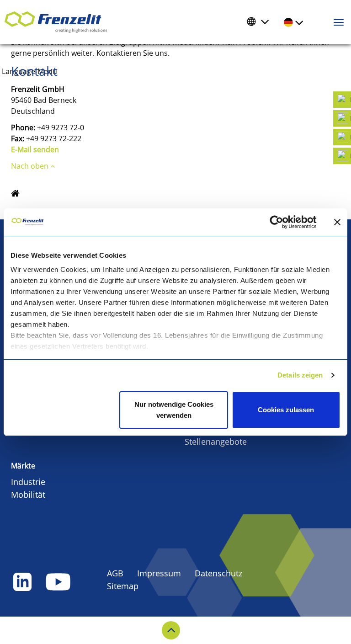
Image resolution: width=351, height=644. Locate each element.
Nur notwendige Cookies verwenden (173, 409)
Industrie (28, 481)
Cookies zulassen (286, 410)
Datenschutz (218, 573)
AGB (115, 573)
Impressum (159, 573)
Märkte (23, 466)
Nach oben (30, 166)
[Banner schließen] (337, 222)
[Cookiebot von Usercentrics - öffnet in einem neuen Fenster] (284, 222)
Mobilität (28, 494)
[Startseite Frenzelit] (15, 194)
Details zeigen (300, 375)
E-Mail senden (35, 149)
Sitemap (122, 585)
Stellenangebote (216, 441)
